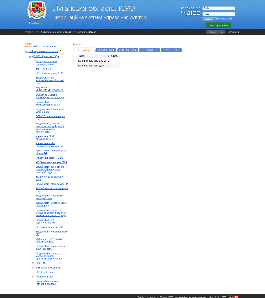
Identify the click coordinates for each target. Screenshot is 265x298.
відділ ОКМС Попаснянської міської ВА (51, 152)
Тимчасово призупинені (48, 267)
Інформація (84, 50)
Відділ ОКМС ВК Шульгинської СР (45, 221)
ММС (35, 46)
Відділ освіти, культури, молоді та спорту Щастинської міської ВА (49, 256)
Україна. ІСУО (32, 32)
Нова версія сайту (218, 25)
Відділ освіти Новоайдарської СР (52, 233)
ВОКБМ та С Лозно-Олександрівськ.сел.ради (50, 96)
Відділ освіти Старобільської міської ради (51, 204)
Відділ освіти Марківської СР (52, 184)
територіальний (49, 46)
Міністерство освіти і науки (43, 51)
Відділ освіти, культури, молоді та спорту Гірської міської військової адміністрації (50, 127)
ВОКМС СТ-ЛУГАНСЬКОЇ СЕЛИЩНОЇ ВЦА (49, 240)
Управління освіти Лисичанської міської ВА (49, 144)
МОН (28, 46)
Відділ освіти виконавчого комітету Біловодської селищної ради (50, 169)
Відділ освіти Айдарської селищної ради (49, 197)
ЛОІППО (40, 263)
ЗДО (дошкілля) (127, 50)
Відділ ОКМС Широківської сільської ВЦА (50, 247)
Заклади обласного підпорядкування (46, 63)
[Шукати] (222, 32)
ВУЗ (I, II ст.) (171, 50)
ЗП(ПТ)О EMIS (44, 68)
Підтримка (233, 32)
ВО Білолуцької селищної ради (50, 178)
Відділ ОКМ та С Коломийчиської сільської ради (50, 80)
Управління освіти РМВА (49, 157)
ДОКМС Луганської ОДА (45, 56)
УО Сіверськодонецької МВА (51, 162)
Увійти (208, 19)
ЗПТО (150, 50)
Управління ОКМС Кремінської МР (45, 137)
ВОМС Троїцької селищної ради (50, 117)
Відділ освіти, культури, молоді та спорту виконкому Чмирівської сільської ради (51, 213)
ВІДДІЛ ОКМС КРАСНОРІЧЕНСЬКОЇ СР (50, 89)
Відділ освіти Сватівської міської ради (49, 110)
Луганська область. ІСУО (57, 32)
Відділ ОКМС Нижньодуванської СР (48, 103)
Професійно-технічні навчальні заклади (47, 282)
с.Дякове (78, 32)
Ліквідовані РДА (44, 276)
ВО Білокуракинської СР (49, 73)
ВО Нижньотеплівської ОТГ (51, 227)
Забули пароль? (223, 18)
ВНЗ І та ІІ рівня (44, 272)
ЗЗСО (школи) (106, 50)
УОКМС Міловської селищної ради (52, 189)
